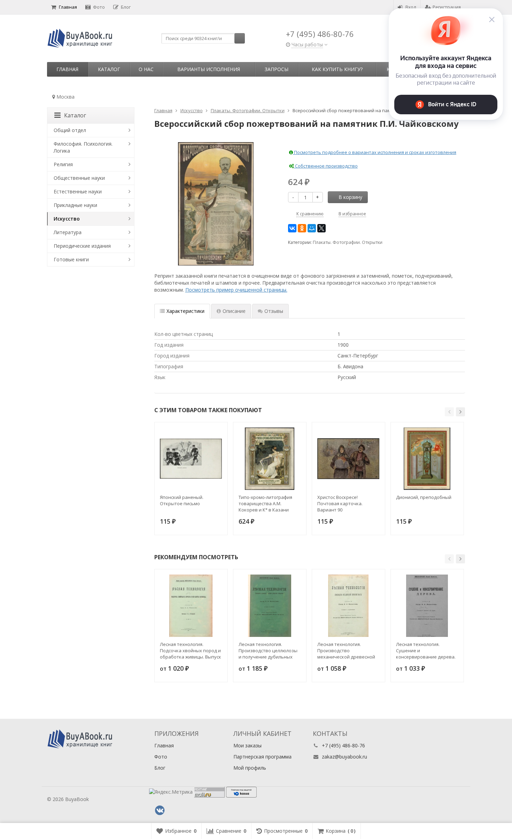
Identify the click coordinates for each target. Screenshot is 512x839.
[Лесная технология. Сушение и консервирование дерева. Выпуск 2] (427, 606)
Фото (99, 7)
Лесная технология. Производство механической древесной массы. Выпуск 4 (346, 650)
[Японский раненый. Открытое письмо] (191, 459)
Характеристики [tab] (185, 311)
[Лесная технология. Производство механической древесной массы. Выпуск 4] (348, 606)
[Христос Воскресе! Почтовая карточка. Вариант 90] (348, 459)
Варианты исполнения (208, 69)
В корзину (350, 197)
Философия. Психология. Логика (83, 147)
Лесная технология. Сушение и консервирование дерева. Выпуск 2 (426, 650)
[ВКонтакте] (292, 228)
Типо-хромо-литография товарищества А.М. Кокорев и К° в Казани (265, 503)
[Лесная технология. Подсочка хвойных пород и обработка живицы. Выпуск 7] (191, 606)
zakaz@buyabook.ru (344, 756)
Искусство (67, 218)
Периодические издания (82, 246)
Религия (63, 164)
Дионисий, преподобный (423, 497)
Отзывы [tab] (273, 311)
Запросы (276, 69)
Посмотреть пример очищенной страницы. (236, 289)
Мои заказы (247, 745)
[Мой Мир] (312, 228)
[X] (321, 228)
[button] (449, 411)
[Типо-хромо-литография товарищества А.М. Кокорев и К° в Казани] (270, 459)
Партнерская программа (262, 756)
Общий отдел (70, 130)
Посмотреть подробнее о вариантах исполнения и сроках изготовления (374, 152)
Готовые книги (71, 259)
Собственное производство (326, 166)
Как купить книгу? (337, 69)
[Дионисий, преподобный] (427, 459)
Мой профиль (249, 767)
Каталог (109, 69)
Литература (68, 232)
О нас (146, 69)
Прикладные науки (75, 205)
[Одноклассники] (302, 228)
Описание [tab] (234, 311)
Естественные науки (78, 191)
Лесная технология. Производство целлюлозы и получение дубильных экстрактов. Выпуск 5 (268, 650)
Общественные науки (79, 178)
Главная (68, 7)
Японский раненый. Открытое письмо (181, 500)
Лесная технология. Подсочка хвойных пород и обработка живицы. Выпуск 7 (190, 650)
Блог (126, 7)
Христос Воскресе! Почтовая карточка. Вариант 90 (340, 503)
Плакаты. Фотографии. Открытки (347, 242)
